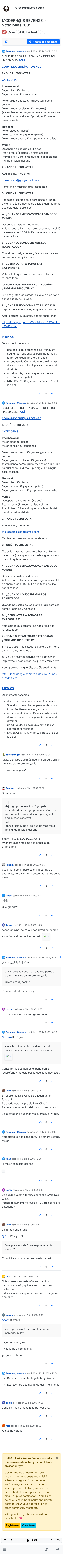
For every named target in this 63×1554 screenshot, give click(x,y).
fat (7, 1276)
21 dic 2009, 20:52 (32, 1224)
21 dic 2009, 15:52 (48, 51)
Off (4, 32)
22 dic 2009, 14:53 (32, 1425)
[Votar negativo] (52, 393)
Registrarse (12, 1525)
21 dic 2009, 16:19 (47, 957)
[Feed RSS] (42, 32)
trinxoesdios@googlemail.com (20, 180)
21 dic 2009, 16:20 (48, 1032)
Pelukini (10, 864)
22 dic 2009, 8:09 (34, 1315)
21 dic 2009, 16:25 (32, 1090)
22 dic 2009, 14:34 (48, 1373)
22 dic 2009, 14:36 (34, 1402)
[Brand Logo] (7, 8)
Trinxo (9, 925)
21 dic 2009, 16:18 (33, 925)
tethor (9, 1009)
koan (8, 1159)
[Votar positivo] (40, 393)
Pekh (8, 1090)
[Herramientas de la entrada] (58, 393)
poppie (9, 1315)
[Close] (57, 1458)
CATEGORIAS (10, 79)
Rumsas (10, 788)
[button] (4, 1549)
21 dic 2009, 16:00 (41, 754)
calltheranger (13, 754)
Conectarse (28, 1525)
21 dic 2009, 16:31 (47, 1132)
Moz (8, 1425)
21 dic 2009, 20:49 (34, 1190)
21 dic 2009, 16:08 (34, 895)
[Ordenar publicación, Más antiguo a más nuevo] (6, 42)
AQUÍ (22, 60)
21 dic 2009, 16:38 (32, 1159)
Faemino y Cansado (16, 51)
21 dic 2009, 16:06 (36, 864)
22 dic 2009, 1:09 (29, 1276)
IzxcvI (9, 895)
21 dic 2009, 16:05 (35, 788)
